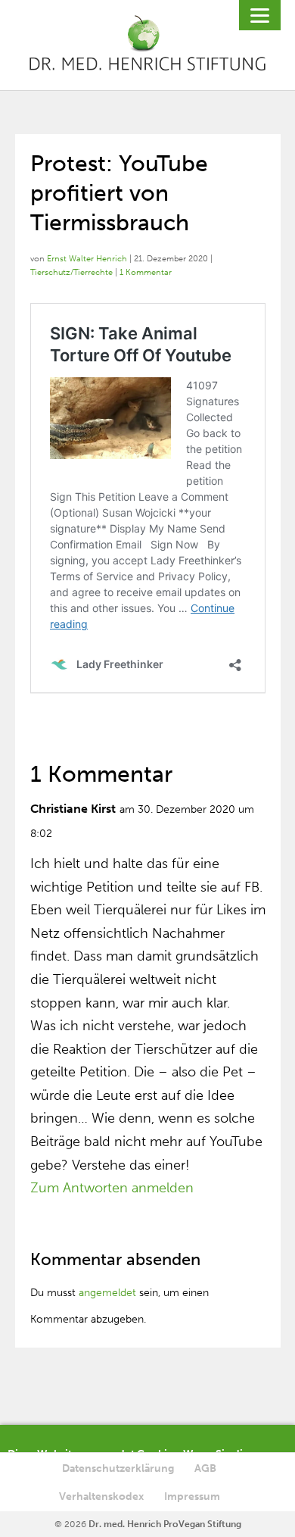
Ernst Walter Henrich (87, 259)
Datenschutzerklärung (118, 1468)
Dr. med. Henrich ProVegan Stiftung (164, 1524)
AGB (205, 1468)
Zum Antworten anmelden (112, 1187)
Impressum (192, 1496)
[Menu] (260, 15)
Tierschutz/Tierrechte (71, 272)
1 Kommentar (146, 272)
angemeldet (107, 1292)
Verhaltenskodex (101, 1496)
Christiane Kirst (73, 808)
